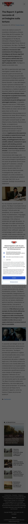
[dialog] (14, 262)
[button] (14, 260)
